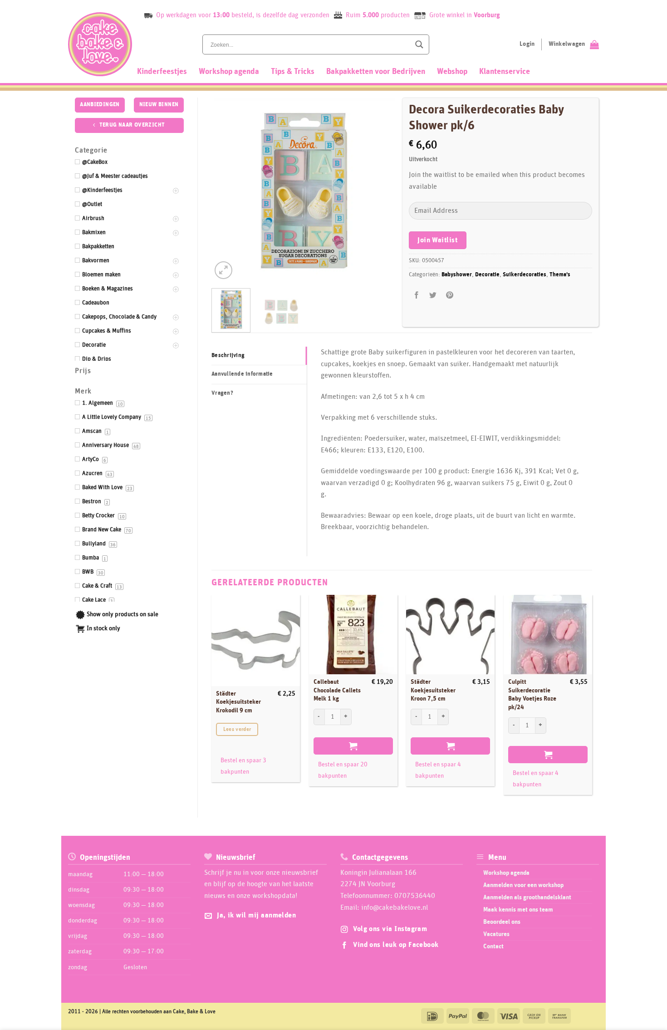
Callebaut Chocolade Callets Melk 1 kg (337, 690)
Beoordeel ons (501, 922)
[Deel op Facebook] (416, 295)
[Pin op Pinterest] (449, 295)
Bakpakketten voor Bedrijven (375, 72)
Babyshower (456, 275)
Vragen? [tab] (222, 393)
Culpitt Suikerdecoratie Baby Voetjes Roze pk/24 (532, 695)
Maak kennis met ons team (518, 910)
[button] (223, 270)
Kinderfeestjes (162, 72)
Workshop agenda (229, 72)
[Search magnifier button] (419, 44)
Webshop (452, 72)
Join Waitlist (437, 240)
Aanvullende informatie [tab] (242, 374)
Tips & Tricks (292, 72)
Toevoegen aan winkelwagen (353, 746)
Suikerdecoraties (524, 275)
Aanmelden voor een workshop (523, 885)
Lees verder (237, 729)
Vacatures (496, 934)
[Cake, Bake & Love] (100, 44)
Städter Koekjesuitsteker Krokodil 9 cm (238, 702)
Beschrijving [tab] (228, 355)
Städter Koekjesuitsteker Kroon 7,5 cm (433, 690)
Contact (493, 946)
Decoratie (487, 275)
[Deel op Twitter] (433, 295)
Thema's (559, 275)
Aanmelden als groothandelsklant (527, 897)
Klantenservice (504, 72)
